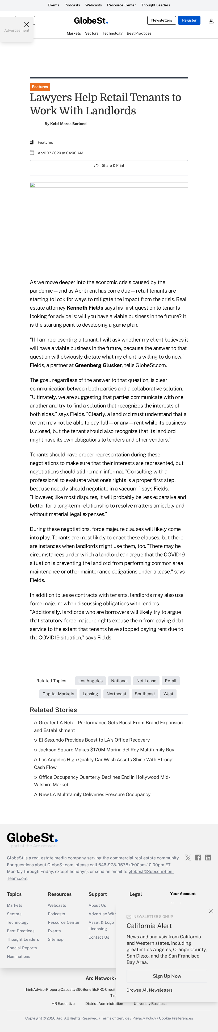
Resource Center (121, 5)
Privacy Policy (144, 1018)
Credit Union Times (115, 992)
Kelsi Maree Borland (68, 124)
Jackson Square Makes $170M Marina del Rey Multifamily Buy (106, 749)
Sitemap (56, 939)
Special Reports (22, 948)
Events (53, 5)
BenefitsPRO (93, 989)
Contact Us (99, 937)
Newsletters (161, 20)
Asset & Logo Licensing (101, 925)
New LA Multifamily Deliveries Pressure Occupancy (95, 794)
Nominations (18, 956)
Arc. (59, 1018)
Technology (17, 922)
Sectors (14, 914)
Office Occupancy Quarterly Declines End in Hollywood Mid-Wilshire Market (102, 781)
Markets (14, 905)
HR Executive (63, 1003)
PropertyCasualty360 (64, 989)
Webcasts (93, 5)
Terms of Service (115, 1018)
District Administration (104, 1003)
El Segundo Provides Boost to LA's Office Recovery (94, 740)
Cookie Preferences (176, 1018)
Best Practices (21, 931)
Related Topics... (53, 680)
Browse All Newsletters (150, 990)
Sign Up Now (167, 976)
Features (40, 87)
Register (189, 20)
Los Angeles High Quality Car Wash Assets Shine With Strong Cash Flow (103, 763)
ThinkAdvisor (35, 989)
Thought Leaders (155, 5)
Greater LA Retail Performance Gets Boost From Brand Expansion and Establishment (108, 726)
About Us (97, 905)
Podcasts (72, 5)
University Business (150, 1003)
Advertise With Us (106, 914)
